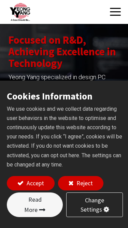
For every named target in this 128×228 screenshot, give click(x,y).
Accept (34, 183)
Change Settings (92, 204)
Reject (84, 183)
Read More (33, 205)
